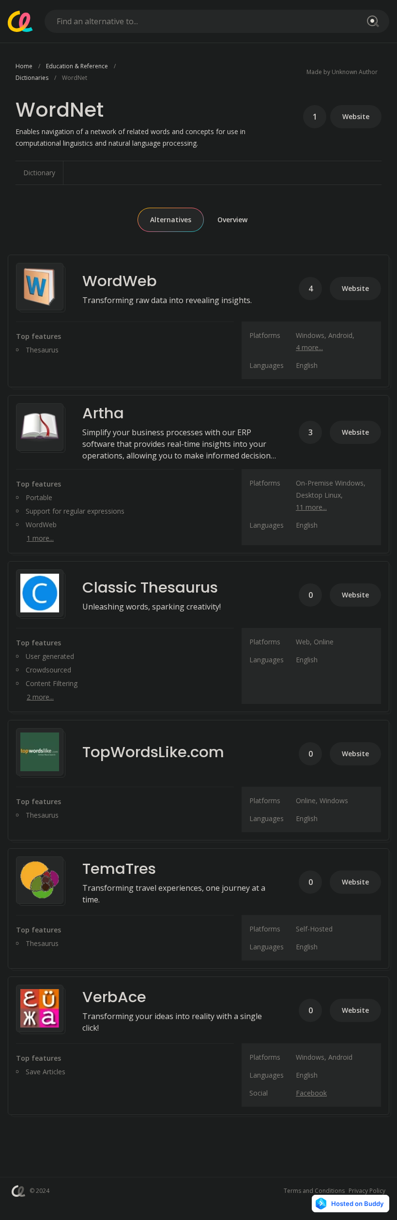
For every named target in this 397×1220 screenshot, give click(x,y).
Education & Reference (77, 66)
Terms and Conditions (314, 1191)
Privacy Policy (367, 1191)
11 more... (311, 507)
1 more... (40, 538)
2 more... (40, 697)
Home (23, 66)
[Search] (371, 21)
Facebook (311, 1093)
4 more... (309, 347)
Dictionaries (31, 78)
